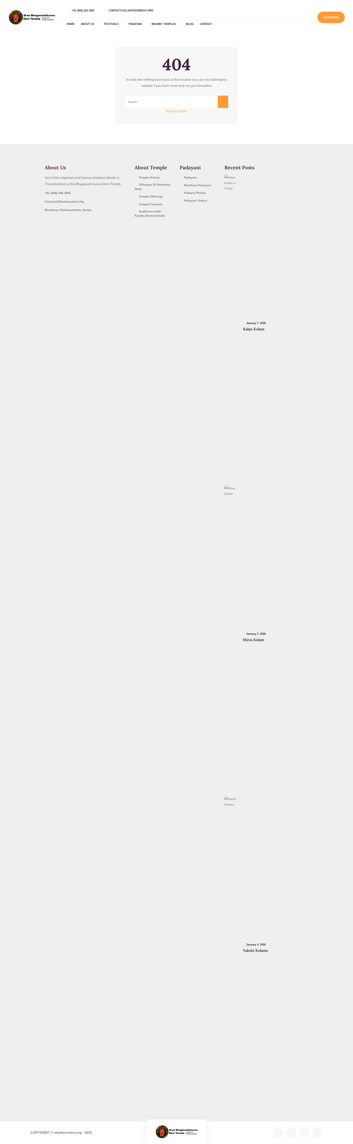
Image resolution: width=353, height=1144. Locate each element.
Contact (206, 24)
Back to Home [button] (176, 111)
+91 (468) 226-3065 (82, 10)
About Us (87, 24)
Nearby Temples (164, 24)
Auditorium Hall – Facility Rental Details (150, 213)
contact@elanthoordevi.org (130, 10)
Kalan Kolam (253, 329)
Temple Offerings (151, 196)
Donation (331, 17)
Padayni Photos (195, 192)
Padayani (135, 24)
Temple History (149, 177)
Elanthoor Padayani (197, 185)
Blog (190, 24)
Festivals (111, 24)
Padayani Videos (195, 200)
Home (71, 24)
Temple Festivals (150, 204)
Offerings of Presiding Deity (152, 187)
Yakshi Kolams (255, 950)
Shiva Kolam (253, 639)
